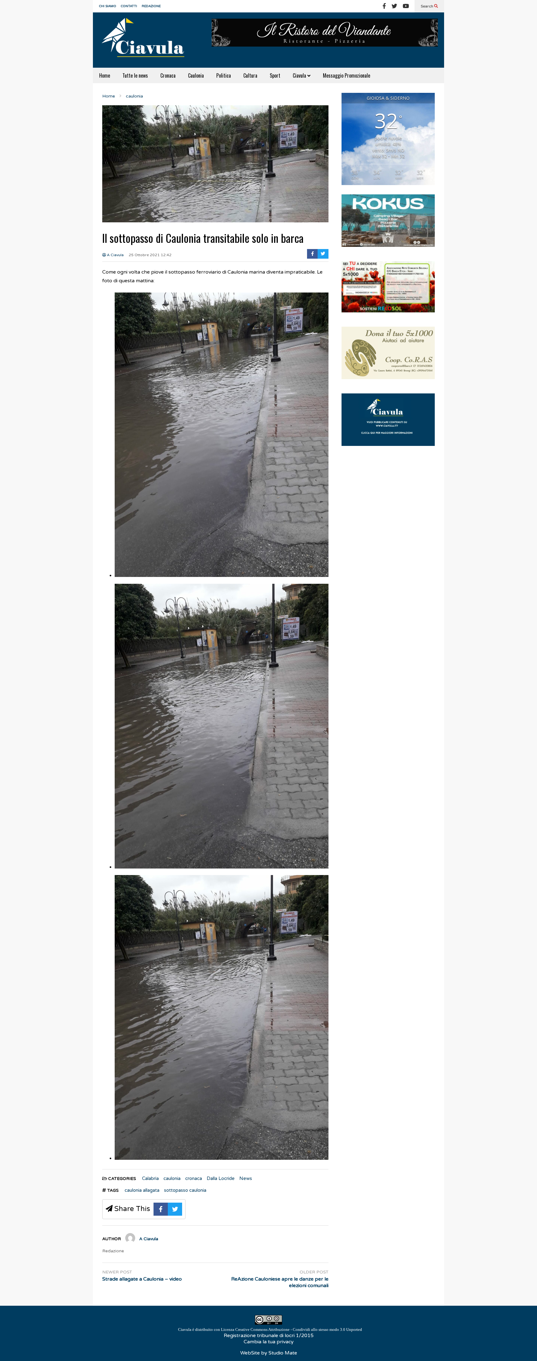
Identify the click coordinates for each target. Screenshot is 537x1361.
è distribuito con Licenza (270, 1329)
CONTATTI (129, 6)
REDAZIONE (151, 6)
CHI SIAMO (107, 6)
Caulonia (196, 75)
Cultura (250, 75)
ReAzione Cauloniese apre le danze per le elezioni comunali (279, 1282)
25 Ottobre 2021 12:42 (150, 255)
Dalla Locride (221, 1178)
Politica (223, 75)
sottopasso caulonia (185, 1190)
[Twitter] (394, 6)
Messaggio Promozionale (346, 75)
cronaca (193, 1178)
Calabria (150, 1178)
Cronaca (168, 75)
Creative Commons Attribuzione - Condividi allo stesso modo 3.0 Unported (298, 1329)
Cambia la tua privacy (269, 1342)
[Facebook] (384, 6)
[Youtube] (406, 6)
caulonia (172, 1178)
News (245, 1178)
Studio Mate (282, 1353)
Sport (275, 75)
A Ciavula (115, 255)
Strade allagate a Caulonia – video (142, 1279)
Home (104, 75)
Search (427, 6)
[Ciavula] (145, 40)
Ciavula (300, 75)
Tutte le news (135, 75)
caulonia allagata (142, 1190)
